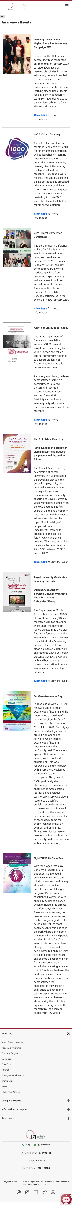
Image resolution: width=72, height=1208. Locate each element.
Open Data (7, 1064)
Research (6, 1086)
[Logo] (11, 6)
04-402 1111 (42, 1160)
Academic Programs (11, 1048)
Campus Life (7, 1081)
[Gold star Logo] (24, 6)
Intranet (5, 1070)
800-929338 (44, 1168)
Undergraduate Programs (14, 1075)
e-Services (6, 1059)
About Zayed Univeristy (12, 1042)
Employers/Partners (11, 1092)
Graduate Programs (11, 1053)
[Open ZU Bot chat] (66, 1199)
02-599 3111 (45, 1153)
